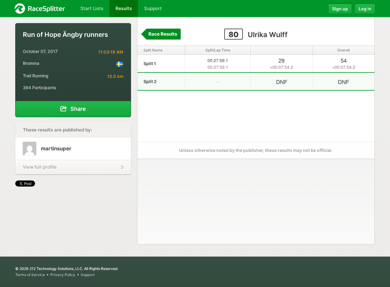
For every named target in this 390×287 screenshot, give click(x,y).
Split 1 (150, 63)
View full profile (40, 167)
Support (87, 274)
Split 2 (150, 81)
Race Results (162, 34)
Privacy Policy (62, 274)
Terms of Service (30, 274)
